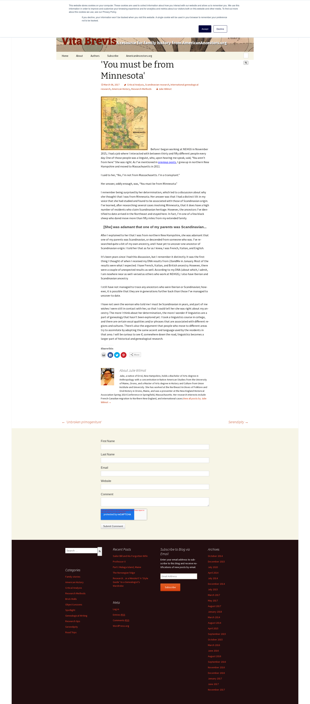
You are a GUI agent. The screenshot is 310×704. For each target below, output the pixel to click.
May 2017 (213, 600)
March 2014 (214, 617)
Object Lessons (73, 604)
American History (121, 89)
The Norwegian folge (124, 572)
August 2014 (214, 622)
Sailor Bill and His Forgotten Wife (130, 556)
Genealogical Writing (76, 615)
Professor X (119, 561)
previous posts (167, 162)
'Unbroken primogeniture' (82, 422)
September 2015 (217, 634)
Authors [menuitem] (95, 55)
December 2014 (216, 583)
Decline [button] (220, 28)
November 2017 (216, 689)
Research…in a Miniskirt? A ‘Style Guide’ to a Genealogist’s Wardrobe (130, 582)
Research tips (72, 621)
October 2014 (215, 556)
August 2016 (214, 656)
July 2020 (213, 567)
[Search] (246, 63)
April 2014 (213, 572)
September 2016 (217, 661)
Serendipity (238, 422)
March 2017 (214, 595)
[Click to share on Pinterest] (123, 355)
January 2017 (215, 678)
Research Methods (141, 89)
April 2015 (213, 628)
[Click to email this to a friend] (104, 355)
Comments (121, 620)
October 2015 (215, 639)
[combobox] (246, 55)
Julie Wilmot (165, 89)
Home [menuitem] (65, 55)
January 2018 (215, 611)
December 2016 (216, 673)
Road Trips (71, 632)
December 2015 (216, 561)
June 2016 (213, 650)
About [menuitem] (79, 55)
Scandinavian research (157, 84)
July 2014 (213, 578)
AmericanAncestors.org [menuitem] (139, 55)
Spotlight (70, 610)
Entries (119, 614)
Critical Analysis (135, 84)
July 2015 (213, 589)
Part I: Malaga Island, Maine (127, 567)
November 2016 (216, 667)
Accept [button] (205, 28)
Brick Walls (71, 599)
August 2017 (214, 606)
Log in (116, 609)
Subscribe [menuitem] (112, 55)
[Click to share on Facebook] (110, 355)
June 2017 (213, 684)
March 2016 (214, 645)
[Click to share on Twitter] (117, 355)
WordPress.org (121, 625)
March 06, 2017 (111, 84)
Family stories (72, 576)
